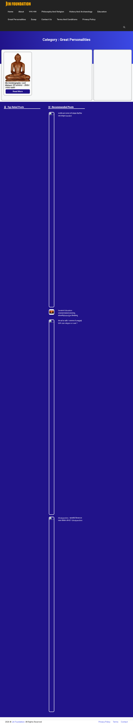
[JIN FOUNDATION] (18, 4)
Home (10, 12)
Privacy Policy (88, 19)
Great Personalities (17, 19)
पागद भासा (32, 12)
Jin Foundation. (18, 722)
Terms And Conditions (67, 19)
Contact (124, 722)
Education (102, 12)
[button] (124, 27)
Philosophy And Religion (53, 12)
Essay (33, 19)
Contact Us (46, 19)
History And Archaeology (80, 12)
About (21, 12)
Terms (115, 722)
